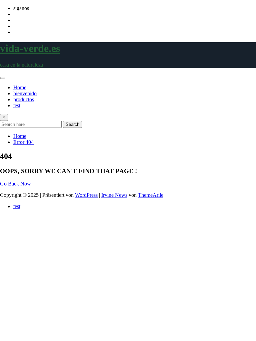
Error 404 (23, 142)
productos (23, 99)
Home (19, 87)
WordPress (86, 195)
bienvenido (25, 93)
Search (72, 124)
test (16, 105)
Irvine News (114, 195)
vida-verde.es (30, 48)
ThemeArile (150, 195)
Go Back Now (15, 183)
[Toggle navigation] (2, 78)
